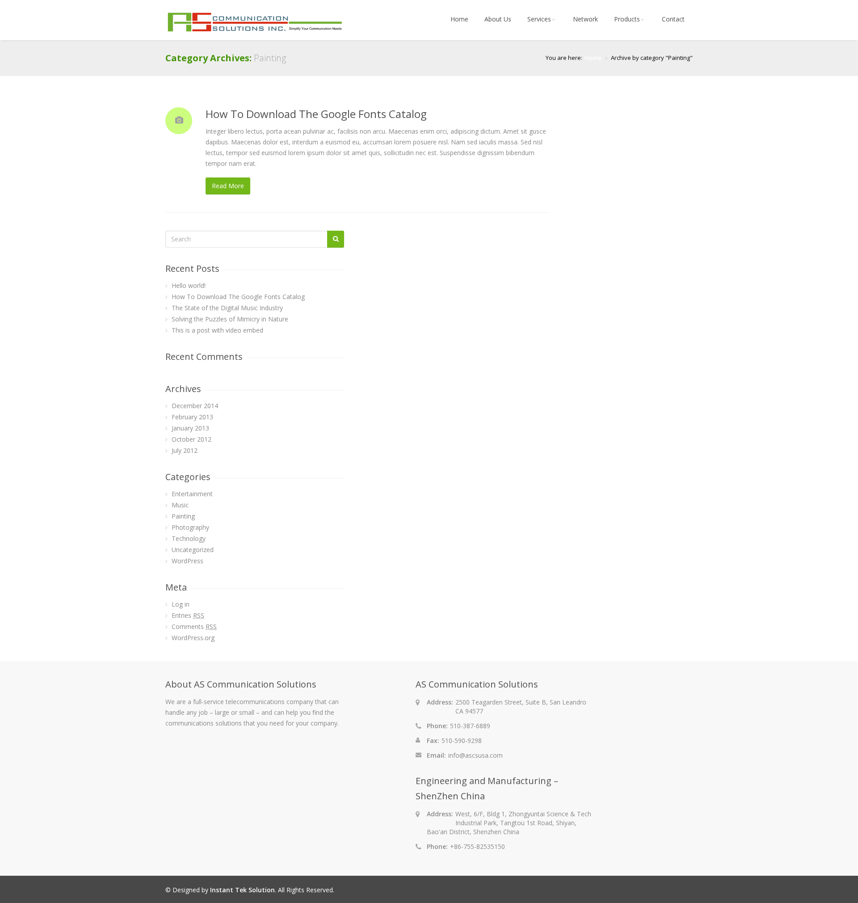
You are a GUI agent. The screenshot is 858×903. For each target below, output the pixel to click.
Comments (194, 626)
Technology (189, 538)
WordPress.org (193, 637)
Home (459, 19)
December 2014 (195, 405)
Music (180, 505)
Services (539, 19)
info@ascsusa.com (475, 755)
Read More (228, 185)
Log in (180, 604)
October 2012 (191, 439)
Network (585, 19)
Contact (673, 19)
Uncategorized (193, 549)
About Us (497, 19)
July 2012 (185, 450)
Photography (190, 527)
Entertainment (192, 493)
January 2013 (190, 428)
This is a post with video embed (217, 330)
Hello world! (189, 285)
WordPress (187, 561)
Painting (183, 516)
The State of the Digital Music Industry (227, 308)
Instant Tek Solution (242, 890)
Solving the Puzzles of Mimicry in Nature (230, 319)
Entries (188, 615)
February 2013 (192, 417)
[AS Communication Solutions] (254, 31)
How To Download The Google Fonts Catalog (316, 113)
